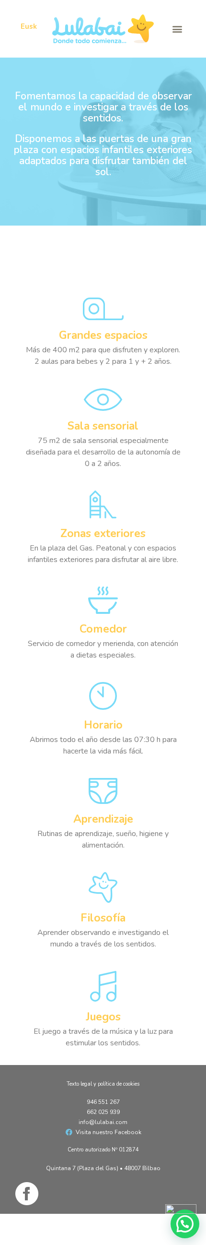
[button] (177, 29)
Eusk (29, 26)
